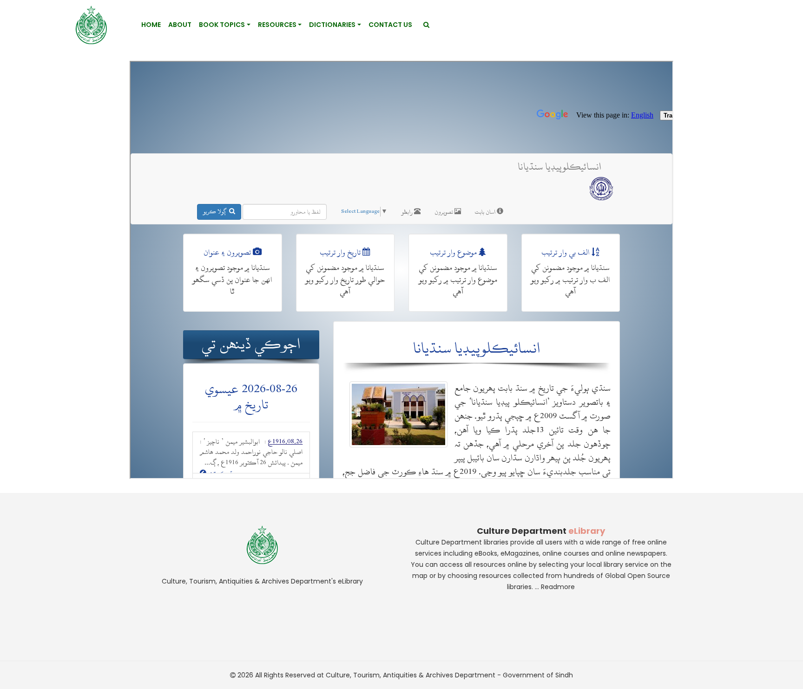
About (179, 24)
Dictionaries (332, 24)
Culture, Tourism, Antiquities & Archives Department (410, 675)
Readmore (558, 586)
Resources (277, 24)
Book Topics (222, 24)
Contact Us (390, 24)
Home (151, 24)
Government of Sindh (538, 675)
